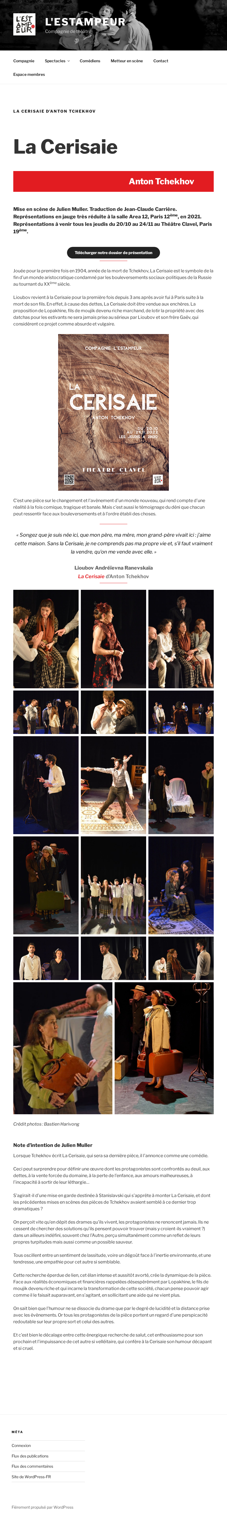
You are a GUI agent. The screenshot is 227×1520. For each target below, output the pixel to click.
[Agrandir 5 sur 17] (139, 697)
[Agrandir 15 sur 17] (206, 944)
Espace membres (29, 74)
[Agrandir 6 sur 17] (206, 697)
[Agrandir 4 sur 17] (71, 697)
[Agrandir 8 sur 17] (139, 743)
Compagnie (23, 60)
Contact (160, 60)
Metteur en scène (127, 60)
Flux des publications (30, 1456)
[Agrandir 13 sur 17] (71, 944)
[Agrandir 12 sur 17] (206, 843)
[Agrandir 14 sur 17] (139, 944)
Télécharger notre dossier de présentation (113, 252)
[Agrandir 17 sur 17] (206, 989)
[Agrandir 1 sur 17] (71, 597)
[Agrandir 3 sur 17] (206, 597)
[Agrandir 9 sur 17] (206, 743)
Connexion (21, 1445)
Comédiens (90, 60)
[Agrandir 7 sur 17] (71, 743)
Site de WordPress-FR (31, 1476)
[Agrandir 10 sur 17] (71, 843)
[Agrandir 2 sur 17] (139, 597)
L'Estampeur (85, 22)
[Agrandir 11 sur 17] (139, 843)
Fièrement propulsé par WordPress (42, 1507)
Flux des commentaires (32, 1466)
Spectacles (55, 60)
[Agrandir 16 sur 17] (105, 989)
